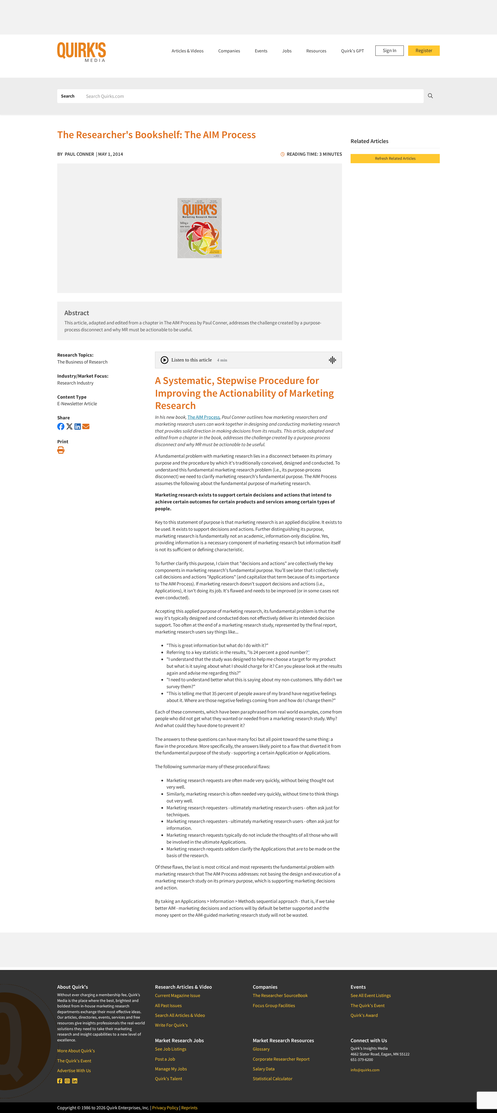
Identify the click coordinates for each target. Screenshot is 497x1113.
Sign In (389, 50)
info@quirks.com (365, 1069)
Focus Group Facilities (274, 1005)
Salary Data (264, 1069)
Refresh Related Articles (395, 158)
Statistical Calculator (273, 1078)
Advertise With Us (74, 1070)
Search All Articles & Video (180, 1015)
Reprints (189, 1107)
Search (67, 96)
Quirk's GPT (352, 51)
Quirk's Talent (168, 1078)
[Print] (60, 450)
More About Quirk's (76, 1050)
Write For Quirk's (171, 1025)
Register (424, 50)
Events (261, 51)
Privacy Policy (165, 1107)
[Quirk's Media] (81, 52)
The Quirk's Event (74, 1060)
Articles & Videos (188, 51)
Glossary (261, 1049)
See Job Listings (170, 1049)
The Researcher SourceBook (280, 995)
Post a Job (165, 1059)
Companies (229, 51)
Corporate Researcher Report (281, 1059)
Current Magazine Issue (177, 995)
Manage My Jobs (171, 1069)
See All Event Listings (371, 995)
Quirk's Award (364, 1015)
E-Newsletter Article (77, 403)
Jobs (287, 51)
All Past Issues (168, 1005)
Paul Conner (79, 154)
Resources (316, 51)
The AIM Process (204, 417)
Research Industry (75, 383)
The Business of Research (82, 362)
